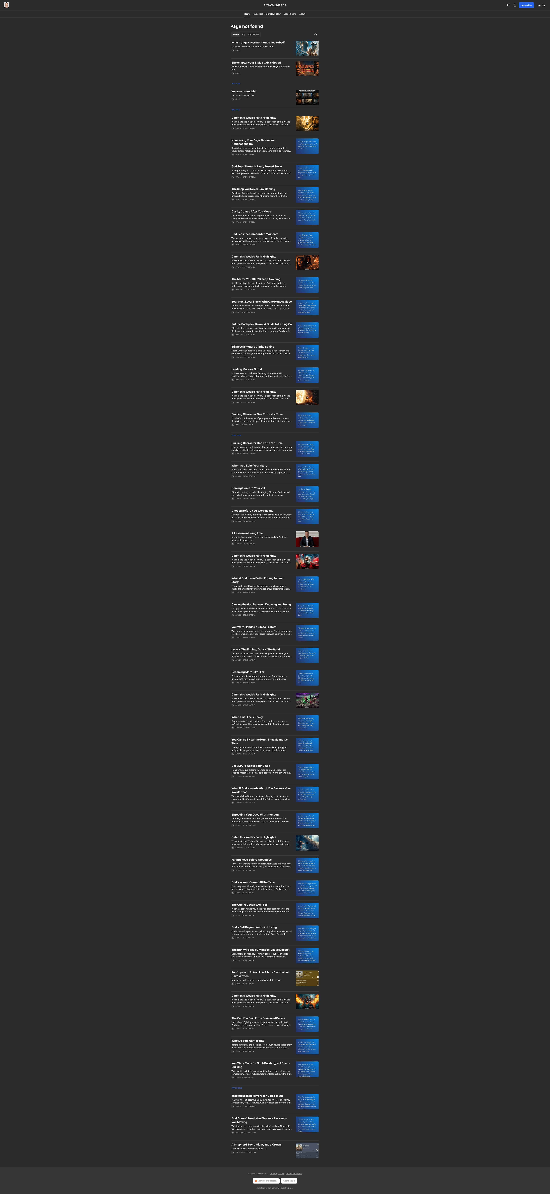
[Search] (508, 5)
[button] (247, 13)
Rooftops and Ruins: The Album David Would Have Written (260, 974)
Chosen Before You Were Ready (252, 510)
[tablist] (246, 34)
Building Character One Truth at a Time (257, 414)
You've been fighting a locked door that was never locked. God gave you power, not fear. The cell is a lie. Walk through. (261, 1023)
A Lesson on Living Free (247, 533)
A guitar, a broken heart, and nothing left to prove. (256, 980)
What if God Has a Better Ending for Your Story (258, 580)
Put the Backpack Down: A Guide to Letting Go (261, 324)
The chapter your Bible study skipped (256, 62)
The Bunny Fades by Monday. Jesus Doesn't (260, 949)
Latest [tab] (236, 34)
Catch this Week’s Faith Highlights (253, 117)
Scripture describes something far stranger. (252, 46)
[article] (275, 48)
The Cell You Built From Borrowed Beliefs (258, 1018)
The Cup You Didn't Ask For (249, 904)
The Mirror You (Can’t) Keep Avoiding (255, 279)
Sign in (541, 5)
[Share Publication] (515, 5)
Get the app (289, 1180)
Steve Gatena (249, 128)
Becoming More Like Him (247, 672)
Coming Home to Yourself (248, 488)
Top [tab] (243, 34)
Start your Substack (267, 1180)
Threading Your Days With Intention (255, 814)
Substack (261, 1188)
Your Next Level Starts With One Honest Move (261, 301)
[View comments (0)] (253, 132)
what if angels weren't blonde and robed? (258, 42)
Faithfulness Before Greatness (251, 859)
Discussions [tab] (253, 34)
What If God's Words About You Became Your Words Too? (261, 790)
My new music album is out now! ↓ (249, 1148)
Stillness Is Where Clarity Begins (252, 346)
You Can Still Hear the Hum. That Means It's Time (259, 741)
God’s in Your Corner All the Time (253, 882)
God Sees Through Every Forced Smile (256, 166)
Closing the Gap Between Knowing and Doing (261, 604)
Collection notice (294, 1173)
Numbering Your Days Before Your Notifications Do (254, 142)
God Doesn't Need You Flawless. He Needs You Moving (259, 1120)
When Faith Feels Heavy (247, 717)
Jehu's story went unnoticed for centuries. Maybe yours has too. (260, 68)
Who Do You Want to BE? (247, 1040)
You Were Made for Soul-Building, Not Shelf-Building (260, 1065)
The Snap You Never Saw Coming (253, 189)
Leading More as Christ (246, 369)
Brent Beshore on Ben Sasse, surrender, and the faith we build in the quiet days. (259, 538)
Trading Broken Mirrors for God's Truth (257, 1095)
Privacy (273, 1173)
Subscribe (526, 5)
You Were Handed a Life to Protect (253, 627)
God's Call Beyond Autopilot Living (254, 927)
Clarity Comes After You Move (251, 211)
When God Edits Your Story (249, 465)
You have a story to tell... (243, 95)
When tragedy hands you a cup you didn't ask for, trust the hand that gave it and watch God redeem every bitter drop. (260, 910)
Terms (281, 1173)
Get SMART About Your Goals (250, 765)
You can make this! (243, 91)
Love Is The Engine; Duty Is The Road (255, 649)
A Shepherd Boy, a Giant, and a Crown (256, 1144)
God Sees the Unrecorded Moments (254, 234)
